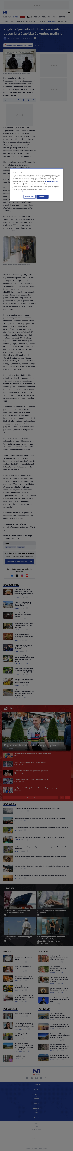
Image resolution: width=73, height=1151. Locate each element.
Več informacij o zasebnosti (51, 181)
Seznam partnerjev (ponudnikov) (20, 191)
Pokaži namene (29, 196)
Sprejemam (42, 196)
